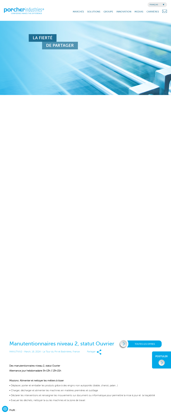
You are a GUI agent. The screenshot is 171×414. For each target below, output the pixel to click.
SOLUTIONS (93, 11)
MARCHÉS (78, 11)
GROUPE (108, 11)
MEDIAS (139, 11)
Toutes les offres (145, 344)
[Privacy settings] (5, 409)
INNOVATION (123, 11)
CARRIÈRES (153, 11)
